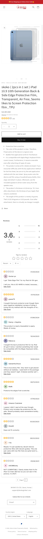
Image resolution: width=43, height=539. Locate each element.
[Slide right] (26, 79)
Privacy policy (12, 531)
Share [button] (6, 208)
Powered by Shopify (22, 528)
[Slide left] (17, 79)
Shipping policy (32, 531)
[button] (4, 7)
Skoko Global (13, 528)
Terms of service (22, 531)
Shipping (4, 114)
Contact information (22, 534)
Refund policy (33, 528)
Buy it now (21, 140)
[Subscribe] (33, 502)
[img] (7, 118)
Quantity (4, 122)
